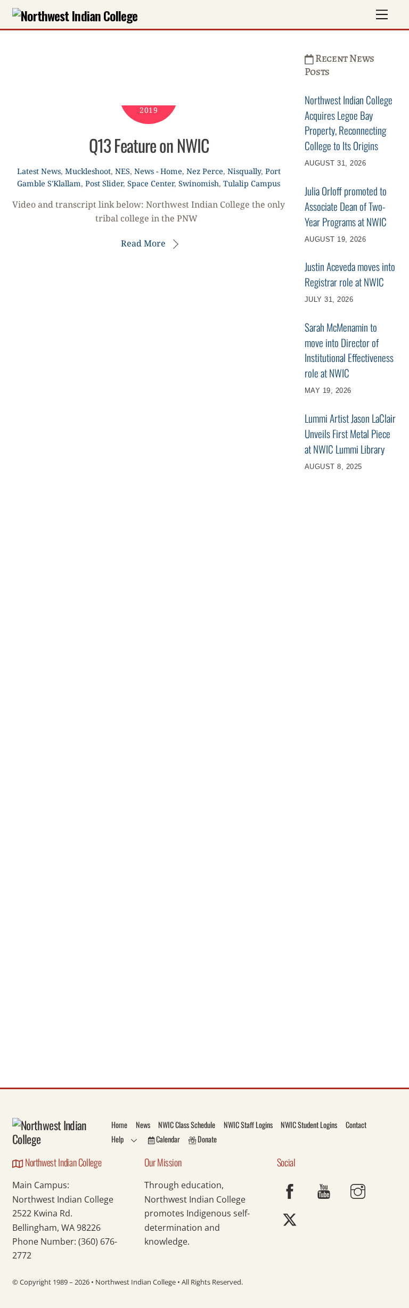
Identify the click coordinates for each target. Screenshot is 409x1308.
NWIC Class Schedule (186, 1124)
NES (122, 171)
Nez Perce (204, 171)
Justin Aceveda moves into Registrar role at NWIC (350, 274)
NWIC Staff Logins (248, 1124)
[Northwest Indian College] (74, 15)
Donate (206, 1139)
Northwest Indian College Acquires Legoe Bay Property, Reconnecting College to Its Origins (348, 122)
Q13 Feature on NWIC (149, 145)
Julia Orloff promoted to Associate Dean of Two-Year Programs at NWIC (346, 206)
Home (119, 1124)
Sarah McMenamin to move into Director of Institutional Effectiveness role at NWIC (349, 350)
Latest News (39, 171)
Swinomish (198, 183)
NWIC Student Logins (309, 1124)
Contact (356, 1124)
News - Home (158, 171)
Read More (143, 243)
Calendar (167, 1139)
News (143, 1124)
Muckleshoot (88, 171)
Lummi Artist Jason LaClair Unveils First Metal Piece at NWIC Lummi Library (350, 433)
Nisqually (244, 171)
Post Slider (104, 183)
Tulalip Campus (251, 183)
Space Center (150, 183)
